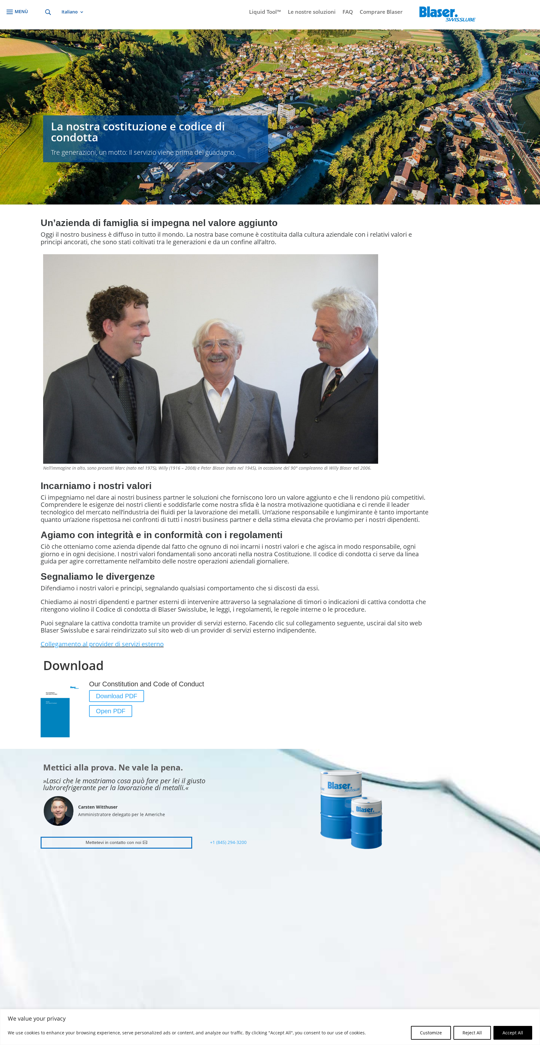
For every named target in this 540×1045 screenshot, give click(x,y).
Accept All (512, 1033)
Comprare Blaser (381, 12)
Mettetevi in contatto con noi (113, 842)
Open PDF (110, 711)
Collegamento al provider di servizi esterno (102, 644)
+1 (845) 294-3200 (228, 842)
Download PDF (116, 696)
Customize (431, 1033)
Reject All (472, 1033)
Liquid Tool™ (265, 12)
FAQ (347, 12)
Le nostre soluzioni (312, 12)
